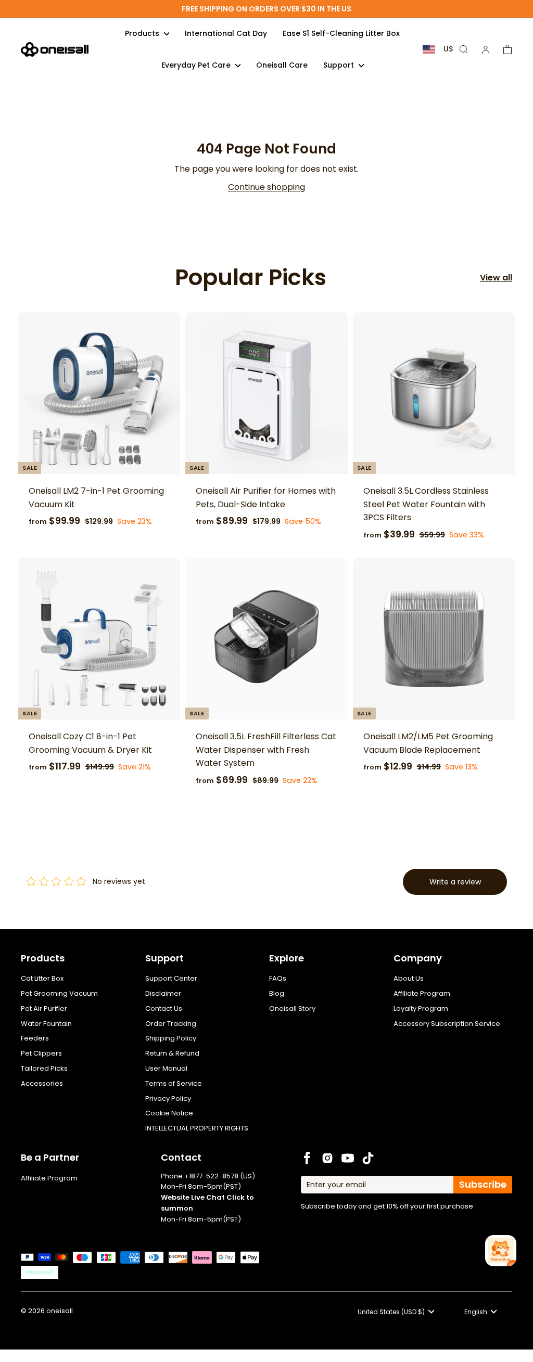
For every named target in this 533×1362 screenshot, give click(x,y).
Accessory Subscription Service (447, 1024)
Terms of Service (173, 1083)
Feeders (35, 1038)
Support (339, 65)
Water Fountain (46, 1024)
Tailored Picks (44, 1068)
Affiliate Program (422, 993)
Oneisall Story (292, 1008)
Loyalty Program (421, 1008)
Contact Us (163, 1008)
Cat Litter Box (42, 978)
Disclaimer (163, 993)
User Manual (166, 1068)
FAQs (277, 978)
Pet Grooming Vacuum (59, 993)
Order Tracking (170, 1024)
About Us (409, 978)
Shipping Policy (170, 1038)
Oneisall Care (282, 65)
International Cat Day (226, 33)
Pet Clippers (41, 1053)
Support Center (171, 978)
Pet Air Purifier (44, 1008)
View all (496, 278)
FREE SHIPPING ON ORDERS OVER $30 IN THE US (266, 9)
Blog (276, 993)
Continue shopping (266, 187)
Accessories (42, 1083)
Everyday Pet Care (197, 65)
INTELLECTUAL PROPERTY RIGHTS (196, 1128)
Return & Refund (172, 1053)
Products (143, 33)
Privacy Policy (168, 1098)
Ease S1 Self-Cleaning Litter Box (341, 33)
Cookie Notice (169, 1113)
